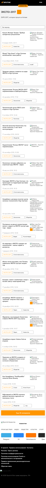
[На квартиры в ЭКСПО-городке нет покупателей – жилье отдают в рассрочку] (37, 245)
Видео (15, 236)
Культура (34, 429)
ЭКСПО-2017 (8, 11)
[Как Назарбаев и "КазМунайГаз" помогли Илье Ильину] (37, 378)
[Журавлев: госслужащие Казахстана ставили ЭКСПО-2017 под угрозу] (37, 321)
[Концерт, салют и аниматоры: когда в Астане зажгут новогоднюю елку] (37, 281)
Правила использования (17, 448)
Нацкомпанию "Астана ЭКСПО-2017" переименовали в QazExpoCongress (15, 90)
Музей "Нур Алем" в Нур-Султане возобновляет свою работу (14, 54)
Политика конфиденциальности (12, 453)
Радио (15, 310)
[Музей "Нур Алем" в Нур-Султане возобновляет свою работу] (37, 55)
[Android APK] (5, 471)
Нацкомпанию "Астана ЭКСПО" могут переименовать (15, 146)
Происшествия (6, 429)
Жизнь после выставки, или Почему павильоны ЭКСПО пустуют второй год (15, 263)
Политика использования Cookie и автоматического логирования (13, 457)
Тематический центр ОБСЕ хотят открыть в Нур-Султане (13, 108)
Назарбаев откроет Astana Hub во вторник (14, 340)
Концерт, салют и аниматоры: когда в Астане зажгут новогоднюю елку (15, 280)
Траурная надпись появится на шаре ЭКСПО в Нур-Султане (14, 72)
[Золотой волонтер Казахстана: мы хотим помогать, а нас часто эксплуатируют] (37, 128)
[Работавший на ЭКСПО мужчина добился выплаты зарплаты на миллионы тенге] (37, 396)
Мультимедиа (27, 236)
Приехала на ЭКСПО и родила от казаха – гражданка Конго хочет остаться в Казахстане (13, 359)
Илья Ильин (26, 387)
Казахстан (16, 46)
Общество (16, 82)
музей (31, 64)
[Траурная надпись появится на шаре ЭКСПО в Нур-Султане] (37, 73)
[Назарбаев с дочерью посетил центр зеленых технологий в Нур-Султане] (37, 205)
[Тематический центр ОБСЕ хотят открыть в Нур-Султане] (37, 109)
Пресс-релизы (13, 451)
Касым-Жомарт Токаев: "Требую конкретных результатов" (13, 33)
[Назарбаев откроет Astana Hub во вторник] (37, 341)
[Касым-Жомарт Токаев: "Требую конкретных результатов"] (37, 36)
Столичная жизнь (18, 64)
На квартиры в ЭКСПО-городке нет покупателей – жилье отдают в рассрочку (14, 245)
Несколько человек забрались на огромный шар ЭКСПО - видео (14, 164)
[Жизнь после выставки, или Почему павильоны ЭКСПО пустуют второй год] (37, 264)
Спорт (15, 387)
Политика (16, 118)
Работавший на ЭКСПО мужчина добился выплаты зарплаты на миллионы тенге (13, 396)
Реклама (4, 451)
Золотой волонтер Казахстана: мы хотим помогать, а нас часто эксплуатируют (14, 127)
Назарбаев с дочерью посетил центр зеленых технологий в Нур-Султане (15, 200)
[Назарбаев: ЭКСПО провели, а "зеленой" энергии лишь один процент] (37, 300)
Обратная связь (6, 466)
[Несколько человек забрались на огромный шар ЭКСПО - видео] (37, 164)
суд (26, 405)
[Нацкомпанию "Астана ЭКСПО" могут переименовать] (37, 145)
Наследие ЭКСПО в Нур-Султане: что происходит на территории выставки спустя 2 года (15, 183)
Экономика (16, 100)
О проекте (4, 448)
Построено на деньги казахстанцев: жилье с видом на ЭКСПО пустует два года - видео (15, 226)
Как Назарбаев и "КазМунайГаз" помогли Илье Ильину (13, 377)
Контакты (30, 448)
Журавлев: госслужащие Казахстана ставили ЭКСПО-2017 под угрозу (15, 318)
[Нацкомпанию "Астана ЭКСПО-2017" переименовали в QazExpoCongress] (37, 91)
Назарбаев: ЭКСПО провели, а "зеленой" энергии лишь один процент (13, 299)
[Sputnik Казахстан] (6, 3)
